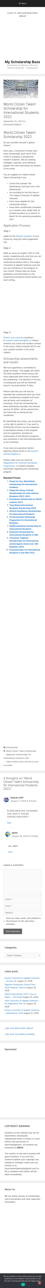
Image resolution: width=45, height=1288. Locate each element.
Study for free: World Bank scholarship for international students (23, 484)
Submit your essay (12, 337)
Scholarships (12, 747)
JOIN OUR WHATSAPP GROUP (19, 1028)
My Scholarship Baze (22, 62)
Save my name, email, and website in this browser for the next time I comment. (23, 921)
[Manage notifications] (39, 1283)
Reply (9, 823)
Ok (23, 1284)
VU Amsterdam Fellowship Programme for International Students (23, 520)
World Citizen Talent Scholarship (21, 751)
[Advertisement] (22, 40)
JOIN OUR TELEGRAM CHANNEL (20, 1034)
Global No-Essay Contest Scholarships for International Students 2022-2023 (23, 493)
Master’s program (24, 236)
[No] (42, 1280)
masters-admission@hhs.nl (18, 340)
